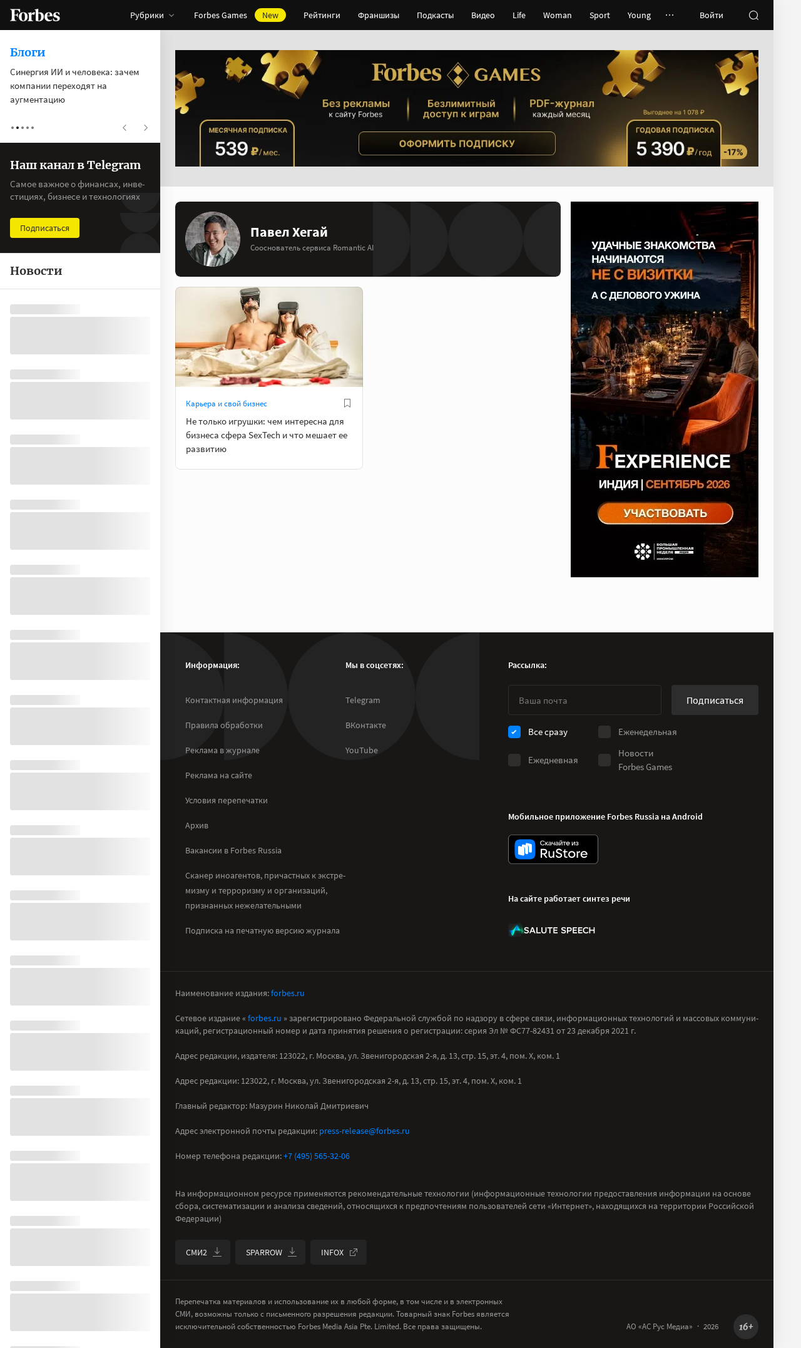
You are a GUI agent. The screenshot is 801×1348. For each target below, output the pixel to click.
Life (519, 15)
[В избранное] (347, 403)
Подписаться (714, 700)
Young (639, 15)
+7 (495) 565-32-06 (316, 1155)
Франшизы (378, 15)
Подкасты (435, 15)
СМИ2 (196, 1252)
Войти (711, 15)
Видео (483, 15)
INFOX (332, 1252)
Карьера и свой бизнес (226, 403)
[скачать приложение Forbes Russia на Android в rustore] (553, 849)
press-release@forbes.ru (364, 1130)
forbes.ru (288, 993)
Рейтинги (322, 15)
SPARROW (264, 1252)
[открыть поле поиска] (753, 15)
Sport (599, 15)
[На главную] (35, 15)
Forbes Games (236, 15)
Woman (557, 15)
